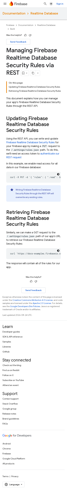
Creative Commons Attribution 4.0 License (32, 300)
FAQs (5, 423)
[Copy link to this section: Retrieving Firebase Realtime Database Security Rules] (41, 224)
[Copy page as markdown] (33, 73)
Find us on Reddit (10, 370)
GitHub (6, 351)
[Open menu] (5, 3)
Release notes (9, 413)
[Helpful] (25, 35)
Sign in (59, 3)
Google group (9, 408)
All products (8, 463)
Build (12, 29)
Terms (5, 476)
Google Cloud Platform (13, 458)
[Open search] (45, 4)
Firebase (10, 25)
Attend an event (10, 385)
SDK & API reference (12, 336)
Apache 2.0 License (42, 303)
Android (6, 443)
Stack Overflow (10, 403)
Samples (6, 341)
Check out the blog (11, 365)
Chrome (6, 448)
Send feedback (18, 41)
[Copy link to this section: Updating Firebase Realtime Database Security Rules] (41, 130)
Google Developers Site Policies (25, 306)
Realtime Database (44, 13)
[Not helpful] (30, 35)
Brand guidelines (10, 418)
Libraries (6, 346)
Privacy (14, 476)
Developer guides (11, 331)
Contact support (10, 398)
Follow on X (8, 375)
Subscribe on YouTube (13, 380)
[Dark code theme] (58, 174)
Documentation (13, 13)
